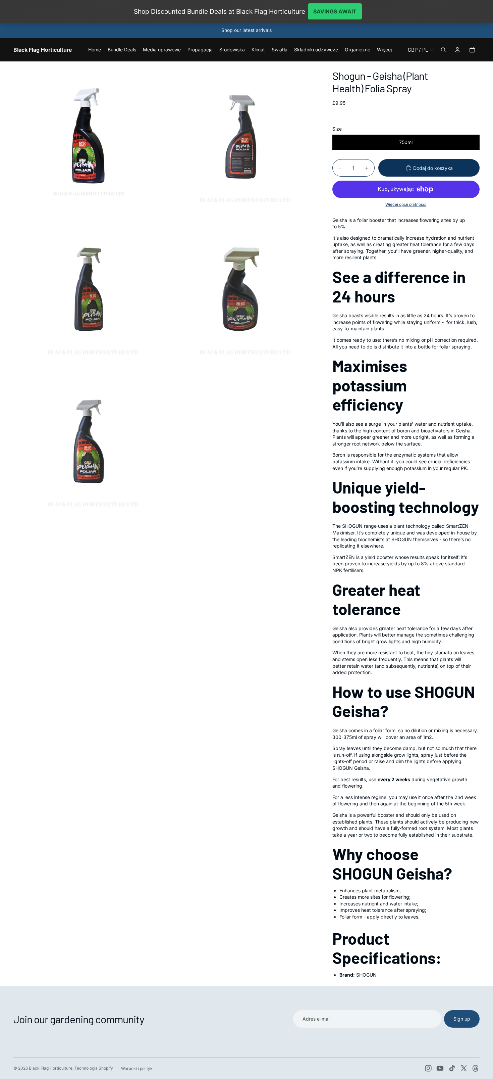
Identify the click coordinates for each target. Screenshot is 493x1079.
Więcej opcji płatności (405, 204)
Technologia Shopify (93, 1068)
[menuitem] (384, 49)
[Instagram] (428, 1068)
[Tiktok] (452, 1068)
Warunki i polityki (137, 1068)
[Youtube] (440, 1068)
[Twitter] (464, 1068)
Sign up (461, 1019)
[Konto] (457, 49)
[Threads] (476, 1068)
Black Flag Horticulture (50, 1068)
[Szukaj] (443, 49)
